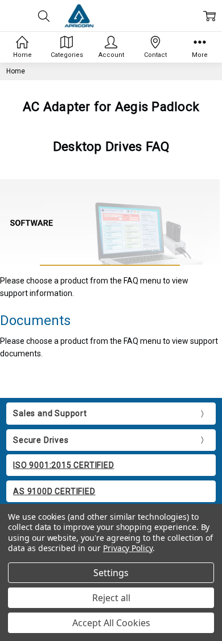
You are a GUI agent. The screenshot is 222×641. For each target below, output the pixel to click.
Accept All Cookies (111, 623)
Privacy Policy (128, 548)
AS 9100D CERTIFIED (54, 491)
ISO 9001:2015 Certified (63, 465)
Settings (111, 572)
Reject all (111, 597)
